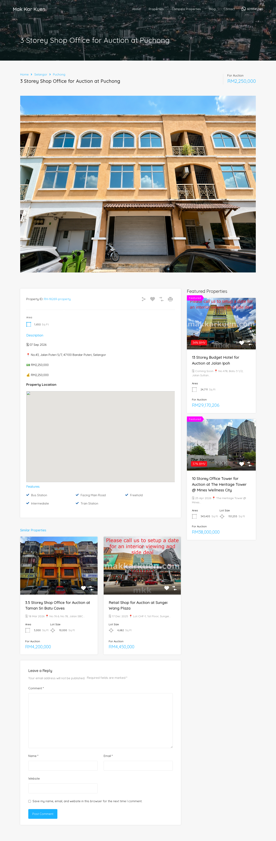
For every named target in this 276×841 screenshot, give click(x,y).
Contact (229, 9)
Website (34, 778)
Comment (36, 688)
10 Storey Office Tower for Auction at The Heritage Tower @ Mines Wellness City (219, 484)
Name (33, 756)
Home (24, 74)
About (136, 9)
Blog (212, 9)
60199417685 (255, 9)
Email (108, 756)
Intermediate (40, 503)
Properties (156, 9)
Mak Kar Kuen (29, 9)
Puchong (59, 74)
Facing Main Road (93, 495)
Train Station (89, 503)
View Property (59, 583)
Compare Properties (186, 9)
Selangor (40, 74)
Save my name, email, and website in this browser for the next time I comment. (87, 801)
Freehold (136, 495)
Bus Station (39, 495)
